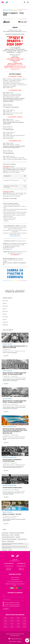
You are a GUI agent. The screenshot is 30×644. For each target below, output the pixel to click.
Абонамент (6, 608)
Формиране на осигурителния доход (16, 532)
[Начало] (3, 2)
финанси (4, 541)
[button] (24, 2)
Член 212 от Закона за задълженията (9, 539)
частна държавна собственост (8, 537)
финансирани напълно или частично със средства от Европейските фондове (12, 544)
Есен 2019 (5, 319)
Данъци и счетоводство (7, 370)
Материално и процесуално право (9, 426)
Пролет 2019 (5, 322)
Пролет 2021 (5, 311)
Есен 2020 (5, 314)
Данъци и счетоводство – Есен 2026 (12, 514)
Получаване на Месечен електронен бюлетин (12, 604)
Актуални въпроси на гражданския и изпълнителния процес (12, 460)
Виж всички (5, 324)
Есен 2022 (5, 303)
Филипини (18, 537)
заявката (24, 240)
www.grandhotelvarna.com (15, 236)
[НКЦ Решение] (17, 555)
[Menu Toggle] (28, 2)
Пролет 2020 (5, 316)
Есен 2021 (5, 308)
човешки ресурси (10, 541)
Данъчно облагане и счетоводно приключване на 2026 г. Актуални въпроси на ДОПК (14, 373)
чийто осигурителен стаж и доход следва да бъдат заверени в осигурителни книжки (14, 547)
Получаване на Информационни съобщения (11, 602)
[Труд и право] (12, 555)
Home (4, 10)
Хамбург (10, 550)
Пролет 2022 (5, 306)
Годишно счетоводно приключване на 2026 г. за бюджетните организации (15, 346)
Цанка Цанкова (5, 532)
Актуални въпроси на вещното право (12, 487)
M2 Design (19, 641)
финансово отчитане (22, 539)
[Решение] (6, 2)
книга (8, 171)
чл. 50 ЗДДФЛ (4, 550)
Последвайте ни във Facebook (15, 638)
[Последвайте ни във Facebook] (9, 638)
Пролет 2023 (5, 300)
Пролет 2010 (8, 10)
